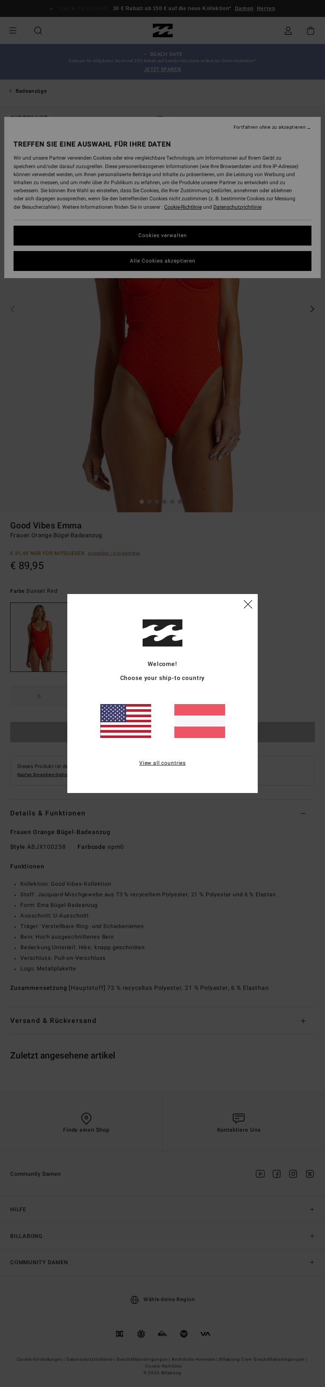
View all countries (162, 763)
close (248, 604)
